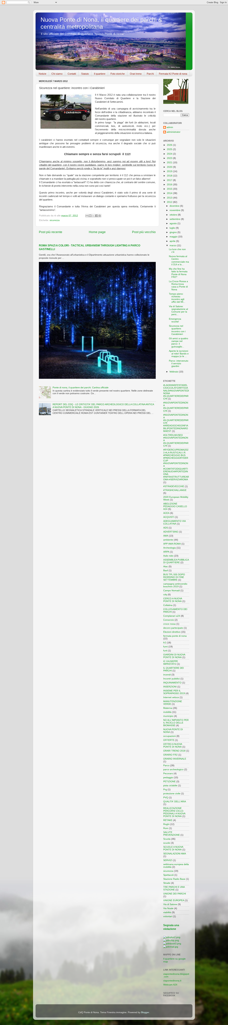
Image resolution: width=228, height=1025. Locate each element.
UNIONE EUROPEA (173, 900)
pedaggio (168, 777)
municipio (168, 716)
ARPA (166, 552)
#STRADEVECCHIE (173, 486)
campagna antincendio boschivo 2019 (175, 585)
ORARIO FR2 (170, 755)
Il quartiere (99, 73)
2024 (170, 154)
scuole (166, 843)
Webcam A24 (170, 984)
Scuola (166, 839)
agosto (173, 223)
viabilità (167, 912)
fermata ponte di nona (175, 636)
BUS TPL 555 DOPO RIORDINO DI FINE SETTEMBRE (174, 577)
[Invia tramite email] (87, 215)
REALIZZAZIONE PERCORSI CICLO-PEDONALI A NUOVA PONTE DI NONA (174, 812)
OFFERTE (168, 740)
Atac (165, 566)
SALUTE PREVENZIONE (171, 833)
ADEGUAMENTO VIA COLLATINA (174, 522)
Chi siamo (56, 73)
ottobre (174, 215)
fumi (165, 646)
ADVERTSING (170, 532)
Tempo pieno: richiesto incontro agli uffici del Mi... (177, 298)
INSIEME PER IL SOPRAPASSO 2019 (174, 692)
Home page (97, 232)
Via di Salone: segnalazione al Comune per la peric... (178, 310)
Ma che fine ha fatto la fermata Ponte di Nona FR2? (178, 273)
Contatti (72, 73)
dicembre (175, 206)
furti (165, 650)
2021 (170, 162)
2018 (170, 175)
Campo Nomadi (171, 590)
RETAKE (167, 820)
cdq (165, 594)
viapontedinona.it (172, 980)
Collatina (167, 605)
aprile (173, 241)
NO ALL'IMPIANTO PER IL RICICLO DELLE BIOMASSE (176, 723)
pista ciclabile (170, 785)
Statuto (85, 73)
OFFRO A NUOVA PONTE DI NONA (172, 745)
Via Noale (168, 908)
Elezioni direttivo (171, 632)
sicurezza (55, 220)
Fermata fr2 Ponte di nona (173, 73)
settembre (175, 219)
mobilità (167, 712)
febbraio (174, 371)
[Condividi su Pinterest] (99, 215)
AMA (165, 536)
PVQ (165, 797)
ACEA (166, 513)
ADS (165, 528)
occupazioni (169, 736)
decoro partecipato (173, 628)
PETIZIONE (169, 781)
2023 (170, 158)
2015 (170, 189)
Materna (167, 708)
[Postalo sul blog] (90, 215)
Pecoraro (168, 773)
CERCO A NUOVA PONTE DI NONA (172, 599)
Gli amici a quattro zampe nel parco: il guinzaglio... (178, 342)
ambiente (168, 540)
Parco (166, 765)
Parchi (150, 73)
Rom (165, 828)
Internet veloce (171, 697)
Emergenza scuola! (175, 320)
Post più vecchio (144, 232)
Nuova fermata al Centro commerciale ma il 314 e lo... (179, 260)
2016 (170, 184)
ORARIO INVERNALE (174, 759)
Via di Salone (170, 904)
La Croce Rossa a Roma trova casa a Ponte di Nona (178, 285)
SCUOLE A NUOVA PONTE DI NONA (173, 848)
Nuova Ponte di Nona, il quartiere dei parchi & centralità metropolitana (101, 23)
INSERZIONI (170, 686)
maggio (174, 236)
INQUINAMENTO (172, 682)
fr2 (164, 642)
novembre (175, 210)
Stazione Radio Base (174, 879)
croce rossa (169, 624)
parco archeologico (173, 769)
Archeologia (169, 548)
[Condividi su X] (93, 215)
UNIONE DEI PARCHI (174, 893)
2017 (170, 180)
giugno (173, 232)
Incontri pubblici (171, 678)
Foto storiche (117, 73)
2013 (170, 197)
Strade (166, 883)
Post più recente (50, 232)
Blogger (145, 1012)
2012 (170, 202)
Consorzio (168, 620)
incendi (167, 674)
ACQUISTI (168, 517)
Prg (165, 789)
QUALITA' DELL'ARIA (174, 801)
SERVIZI (167, 860)
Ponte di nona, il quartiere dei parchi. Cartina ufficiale (80, 387)
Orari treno (136, 73)
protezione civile (171, 793)
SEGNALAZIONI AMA (174, 853)
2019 (170, 171)
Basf (165, 570)
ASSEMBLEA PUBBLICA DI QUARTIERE (176, 561)
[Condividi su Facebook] (96, 215)
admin (170, 127)
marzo (173, 245)
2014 (170, 193)
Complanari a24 (171, 616)
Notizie (42, 73)
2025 (170, 149)
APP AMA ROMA (172, 544)
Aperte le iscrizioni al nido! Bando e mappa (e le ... (179, 354)
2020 (170, 167)
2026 (170, 145)
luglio (173, 228)
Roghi (166, 824)
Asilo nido (168, 556)
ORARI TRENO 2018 (174, 751)
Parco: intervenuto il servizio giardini (178, 363)
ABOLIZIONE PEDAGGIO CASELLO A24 (175, 506)
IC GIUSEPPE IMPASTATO (170, 662)
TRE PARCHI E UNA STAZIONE (174, 888)
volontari (167, 916)
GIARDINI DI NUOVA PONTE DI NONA (174, 656)
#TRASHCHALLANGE (174, 490)
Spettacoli (168, 875)
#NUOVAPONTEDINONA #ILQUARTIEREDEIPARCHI (175, 406)
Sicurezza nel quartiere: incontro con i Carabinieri (177, 330)
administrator (173, 132)
